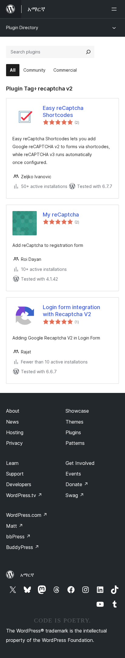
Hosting (14, 432)
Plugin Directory (22, 27)
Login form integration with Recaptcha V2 (71, 310)
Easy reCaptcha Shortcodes (63, 111)
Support (15, 474)
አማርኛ (27, 575)
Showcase (77, 411)
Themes (74, 422)
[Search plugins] (88, 52)
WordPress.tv (24, 495)
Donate (77, 484)
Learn (12, 463)
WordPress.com (26, 515)
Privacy (14, 443)
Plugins (73, 432)
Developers (18, 484)
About (12, 411)
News (12, 422)
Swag (75, 495)
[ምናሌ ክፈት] (115, 9)
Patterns (75, 443)
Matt (14, 526)
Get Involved (80, 463)
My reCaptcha (61, 214)
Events (73, 474)
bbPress (18, 537)
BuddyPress (22, 547)
